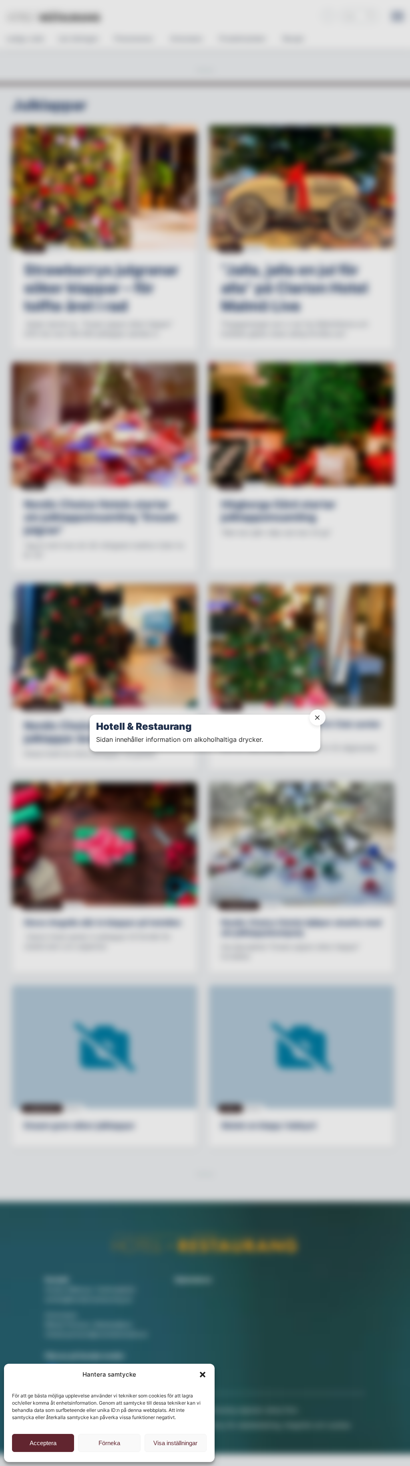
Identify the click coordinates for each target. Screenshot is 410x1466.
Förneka (109, 1443)
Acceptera (43, 1443)
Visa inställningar (175, 1443)
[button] (203, 1375)
